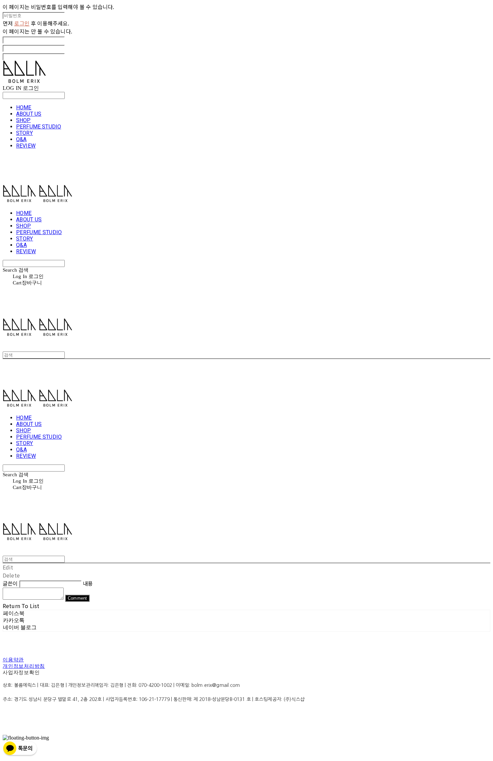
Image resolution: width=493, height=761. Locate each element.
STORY (24, 133)
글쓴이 (10, 583)
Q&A (21, 139)
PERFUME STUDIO (38, 126)
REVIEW (26, 146)
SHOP (23, 120)
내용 (88, 583)
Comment (77, 598)
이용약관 (13, 659)
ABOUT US (28, 114)
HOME (24, 107)
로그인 (21, 23)
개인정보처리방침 (24, 666)
